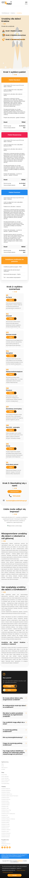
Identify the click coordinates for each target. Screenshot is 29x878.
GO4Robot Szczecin (5, 826)
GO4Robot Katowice (5, 799)
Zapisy (9, 690)
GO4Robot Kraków (5, 804)
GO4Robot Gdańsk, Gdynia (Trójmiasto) (9, 795)
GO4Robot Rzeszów (5, 820)
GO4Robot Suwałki (5, 824)
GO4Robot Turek (5, 831)
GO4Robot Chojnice (5, 792)
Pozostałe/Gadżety (5, 783)
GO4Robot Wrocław (5, 835)
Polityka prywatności (5, 843)
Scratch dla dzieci (5, 778)
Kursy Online (4, 774)
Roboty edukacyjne (5, 779)
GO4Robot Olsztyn (5, 811)
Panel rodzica (4, 845)
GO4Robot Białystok (5, 788)
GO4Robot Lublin (5, 808)
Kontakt (3, 769)
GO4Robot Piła (4, 815)
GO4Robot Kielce (5, 801)
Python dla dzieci (5, 776)
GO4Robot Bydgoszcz (6, 790)
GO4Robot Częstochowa (6, 794)
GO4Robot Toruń (5, 827)
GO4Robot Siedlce (5, 822)
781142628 (16, 496)
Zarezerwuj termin (18, 39)
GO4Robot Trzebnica (5, 829)
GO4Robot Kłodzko (5, 802)
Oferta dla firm (4, 767)
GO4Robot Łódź (4, 806)
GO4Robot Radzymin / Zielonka (8, 818)
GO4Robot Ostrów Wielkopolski (8, 813)
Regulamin (3, 841)
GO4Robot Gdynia (5, 797)
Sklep (2, 764)
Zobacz (10, 300)
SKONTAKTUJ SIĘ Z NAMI (9, 686)
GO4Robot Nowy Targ (6, 810)
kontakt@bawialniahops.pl (16, 501)
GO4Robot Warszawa (5, 833)
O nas (2, 765)
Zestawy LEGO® (4, 781)
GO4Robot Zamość (5, 836)
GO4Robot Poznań (5, 817)
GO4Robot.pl (20, 860)
